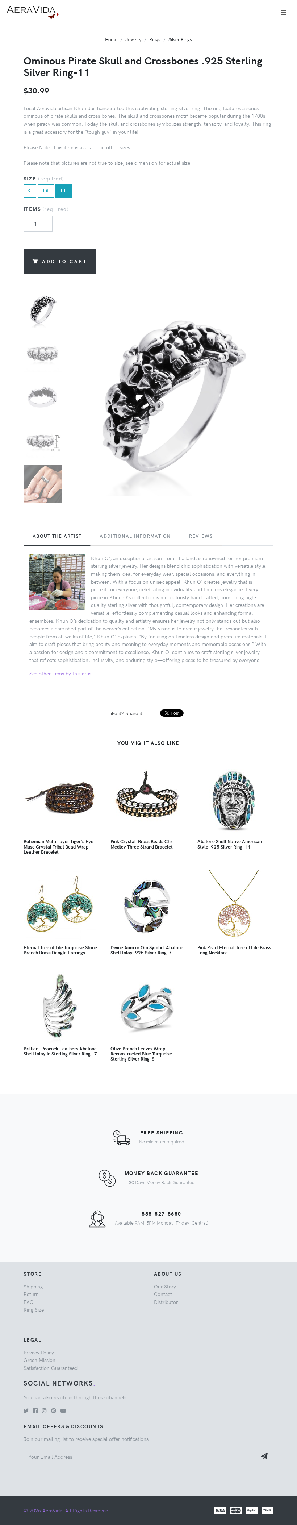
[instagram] (44, 1410)
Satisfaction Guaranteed (51, 1367)
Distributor (166, 1301)
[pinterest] (53, 1410)
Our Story (165, 1286)
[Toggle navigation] (283, 12)
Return (31, 1293)
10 (45, 190)
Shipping (33, 1286)
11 (63, 190)
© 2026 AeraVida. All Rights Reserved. (67, 1510)
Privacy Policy (39, 1352)
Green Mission (39, 1359)
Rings (154, 39)
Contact (163, 1293)
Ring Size (34, 1309)
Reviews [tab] (201, 536)
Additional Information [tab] (135, 536)
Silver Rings (180, 39)
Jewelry (133, 39)
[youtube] (63, 1410)
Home (111, 39)
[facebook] (35, 1410)
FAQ (29, 1301)
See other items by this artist (61, 673)
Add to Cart (64, 261)
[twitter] (26, 1410)
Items (46, 208)
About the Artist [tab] (57, 536)
